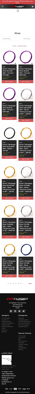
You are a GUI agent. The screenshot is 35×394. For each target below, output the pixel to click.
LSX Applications (23, 320)
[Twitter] (23, 311)
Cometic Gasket (23, 344)
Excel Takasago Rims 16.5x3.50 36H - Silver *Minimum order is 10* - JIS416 (25, 110)
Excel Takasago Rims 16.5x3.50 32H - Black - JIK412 (9, 148)
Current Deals (6, 318)
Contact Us (5, 320)
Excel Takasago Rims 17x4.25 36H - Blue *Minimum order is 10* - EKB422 (25, 265)
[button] (17, 39)
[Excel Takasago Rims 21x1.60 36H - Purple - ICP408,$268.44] (9, 57)
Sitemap (4, 331)
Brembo (20, 346)
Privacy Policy (6, 325)
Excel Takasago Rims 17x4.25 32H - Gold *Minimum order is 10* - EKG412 (9, 265)
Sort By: (14, 46)
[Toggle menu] (4, 6)
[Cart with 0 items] (30, 6)
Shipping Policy (6, 321)
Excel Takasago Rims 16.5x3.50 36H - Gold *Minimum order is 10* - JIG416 (25, 149)
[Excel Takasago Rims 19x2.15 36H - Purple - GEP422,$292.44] (25, 57)
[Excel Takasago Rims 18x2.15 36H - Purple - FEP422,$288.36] (9, 94)
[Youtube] (19, 311)
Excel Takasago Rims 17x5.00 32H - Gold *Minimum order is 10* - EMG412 (9, 226)
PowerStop (21, 337)
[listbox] (25, 46)
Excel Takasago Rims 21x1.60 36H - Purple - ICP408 (9, 72)
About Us (4, 330)
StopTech (21, 343)
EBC (19, 339)
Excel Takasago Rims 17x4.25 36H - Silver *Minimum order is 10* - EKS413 (25, 226)
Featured (21, 318)
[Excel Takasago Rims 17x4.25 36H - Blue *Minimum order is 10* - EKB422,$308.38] (25, 249)
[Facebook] (11, 311)
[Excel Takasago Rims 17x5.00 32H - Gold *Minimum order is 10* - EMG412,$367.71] (9, 210)
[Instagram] (15, 311)
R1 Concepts (22, 336)
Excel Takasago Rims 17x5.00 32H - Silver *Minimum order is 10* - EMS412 (25, 187)
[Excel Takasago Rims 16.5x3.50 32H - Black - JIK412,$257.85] (9, 132)
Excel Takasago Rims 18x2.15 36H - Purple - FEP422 (9, 109)
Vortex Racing (22, 341)
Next (30, 283)
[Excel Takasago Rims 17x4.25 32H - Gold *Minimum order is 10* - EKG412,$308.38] (9, 249)
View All (20, 349)
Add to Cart (9, 81)
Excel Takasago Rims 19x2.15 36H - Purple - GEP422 (25, 72)
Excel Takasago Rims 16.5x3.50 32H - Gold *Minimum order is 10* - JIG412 (9, 187)
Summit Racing (23, 326)
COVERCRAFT (22, 348)
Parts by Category (23, 325)
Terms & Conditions (8, 323)
